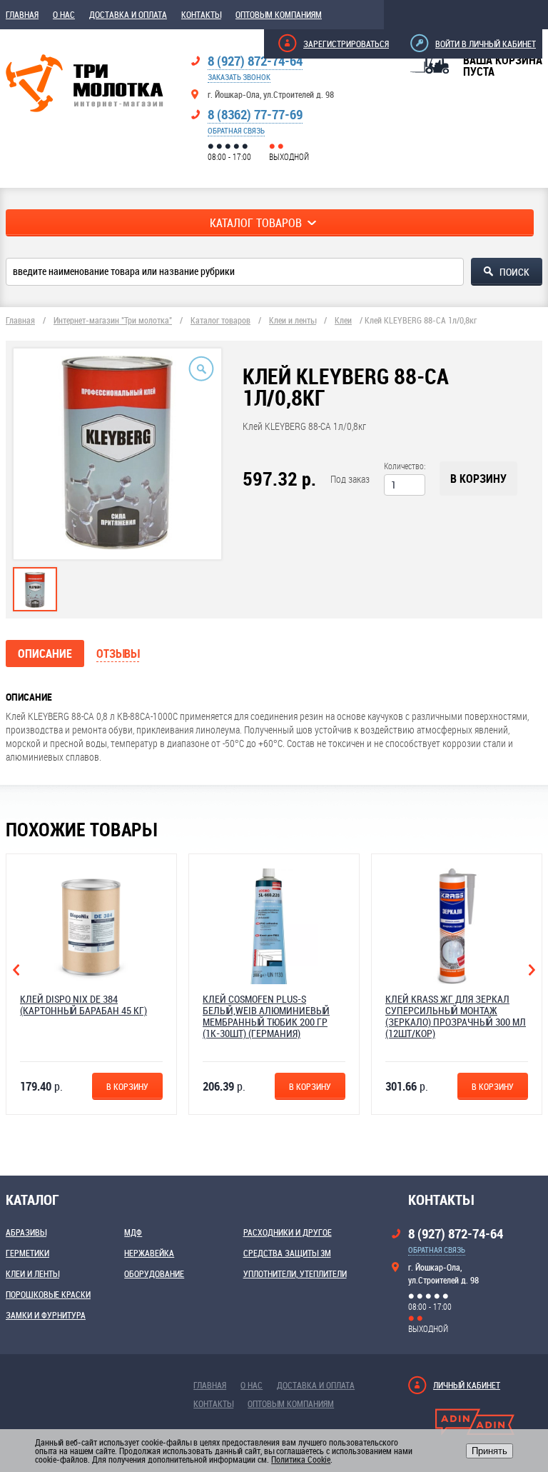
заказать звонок (239, 76)
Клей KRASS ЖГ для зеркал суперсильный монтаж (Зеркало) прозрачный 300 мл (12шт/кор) (455, 1016)
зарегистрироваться (346, 43)
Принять (489, 1451)
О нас (64, 14)
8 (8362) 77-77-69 (255, 114)
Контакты (201, 14)
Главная (22, 14)
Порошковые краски (48, 1294)
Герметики (27, 1252)
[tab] (35, 589)
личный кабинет (466, 1385)
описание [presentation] (45, 653)
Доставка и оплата (128, 14)
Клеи (343, 320)
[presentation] (35, 604)
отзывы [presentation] (117, 653)
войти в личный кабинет (485, 43)
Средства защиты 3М (287, 1252)
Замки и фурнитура (46, 1315)
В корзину (478, 478)
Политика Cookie (300, 1459)
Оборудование (154, 1273)
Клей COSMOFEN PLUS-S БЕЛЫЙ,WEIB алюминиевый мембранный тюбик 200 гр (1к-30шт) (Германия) (266, 1016)
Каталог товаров (220, 320)
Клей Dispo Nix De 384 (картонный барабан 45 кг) (83, 1004)
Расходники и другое (287, 1232)
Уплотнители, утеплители (295, 1273)
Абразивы (26, 1232)
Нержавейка (149, 1252)
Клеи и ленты (292, 320)
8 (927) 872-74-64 (255, 60)
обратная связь (236, 130)
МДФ (133, 1232)
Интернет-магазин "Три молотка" (113, 320)
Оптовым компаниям (278, 14)
